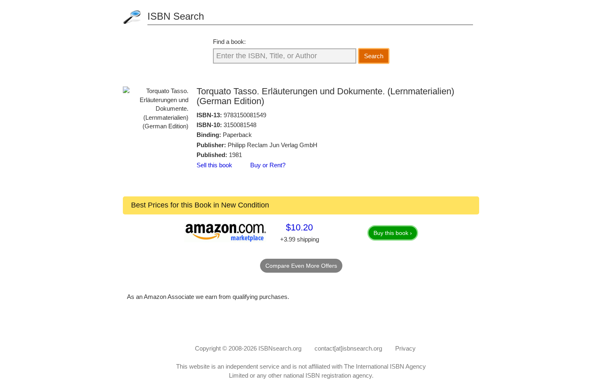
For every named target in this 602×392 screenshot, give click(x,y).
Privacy (405, 348)
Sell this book (214, 165)
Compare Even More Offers (301, 265)
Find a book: (229, 41)
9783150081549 (245, 115)
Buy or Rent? (267, 165)
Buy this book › (392, 233)
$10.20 (299, 227)
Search (373, 55)
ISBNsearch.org (279, 348)
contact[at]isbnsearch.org (348, 348)
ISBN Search (175, 16)
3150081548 (240, 124)
